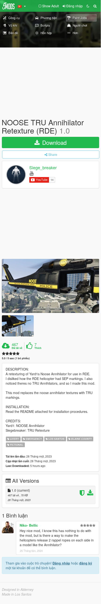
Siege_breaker (43, 168)
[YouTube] (31, 173)
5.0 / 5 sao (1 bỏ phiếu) (16, 358)
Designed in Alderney (18, 589)
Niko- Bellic (29, 525)
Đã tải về (17, 348)
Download (54, 142)
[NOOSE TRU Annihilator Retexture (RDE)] (50, 286)
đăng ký (85, 563)
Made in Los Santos (16, 594)
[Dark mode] (88, 6)
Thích (37, 348)
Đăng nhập (61, 563)
